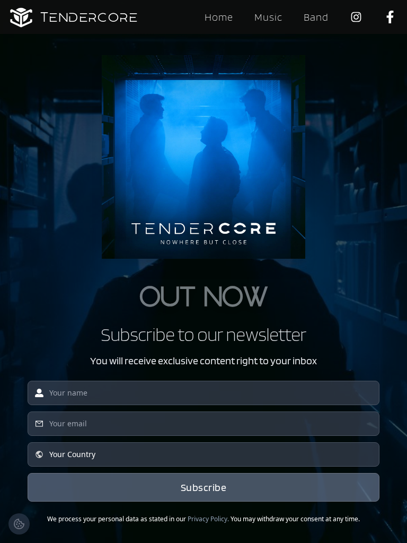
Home (219, 17)
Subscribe (204, 487)
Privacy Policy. (208, 518)
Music (268, 17)
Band (316, 17)
